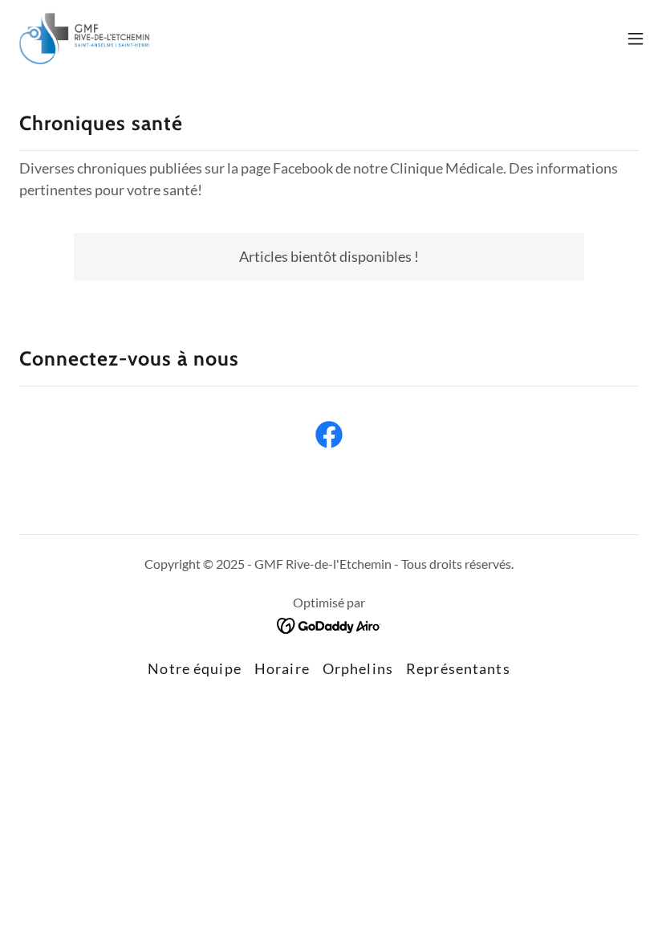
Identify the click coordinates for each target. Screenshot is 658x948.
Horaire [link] (282, 668)
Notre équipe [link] (195, 668)
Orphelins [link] (358, 668)
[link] (84, 38)
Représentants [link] (458, 668)
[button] (635, 38)
